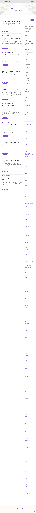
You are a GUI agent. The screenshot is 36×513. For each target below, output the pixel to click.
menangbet (26, 129)
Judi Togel (26, 191)
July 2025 (27, 72)
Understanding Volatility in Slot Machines (10, 106)
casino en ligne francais (28, 267)
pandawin (26, 216)
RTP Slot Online (27, 305)
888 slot (26, 173)
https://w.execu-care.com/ (28, 265)
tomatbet (26, 219)
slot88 (26, 164)
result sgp (26, 471)
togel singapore (27, 178)
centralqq (26, 233)
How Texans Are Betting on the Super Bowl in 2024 (11, 55)
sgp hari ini (26, 478)
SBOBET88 (26, 346)
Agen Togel (26, 189)
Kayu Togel (26, 328)
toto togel (26, 389)
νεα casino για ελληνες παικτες (29, 203)
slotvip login (26, 486)
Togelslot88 (26, 136)
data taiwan (26, 187)
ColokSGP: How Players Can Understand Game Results (28, 35)
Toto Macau (26, 300)
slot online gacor (27, 433)
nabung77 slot (26, 103)
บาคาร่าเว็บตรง (27, 412)
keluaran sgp (26, 249)
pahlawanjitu (26, 138)
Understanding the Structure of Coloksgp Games (29, 31)
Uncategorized (27, 91)
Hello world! (26, 44)
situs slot (26, 428)
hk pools (26, 277)
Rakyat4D (26, 452)
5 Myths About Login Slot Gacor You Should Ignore (11, 72)
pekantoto (26, 370)
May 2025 (27, 75)
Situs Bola (26, 198)
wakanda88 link (27, 332)
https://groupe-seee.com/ (28, 270)
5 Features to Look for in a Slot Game (11, 89)
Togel (25, 449)
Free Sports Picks (27, 360)
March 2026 (27, 59)
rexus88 (26, 183)
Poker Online (26, 193)
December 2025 (28, 64)
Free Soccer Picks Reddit (28, 362)
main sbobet (26, 330)
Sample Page (32, 1)
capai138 (26, 171)
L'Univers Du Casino (4, 1)
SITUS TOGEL (26, 142)
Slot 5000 (26, 97)
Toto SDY (26, 495)
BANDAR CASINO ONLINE (28, 221)
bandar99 (26, 201)
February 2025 (27, 80)
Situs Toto (26, 95)
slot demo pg (26, 414)
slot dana (26, 374)
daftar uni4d (26, 282)
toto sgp (26, 391)
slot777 (26, 409)
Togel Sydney (26, 447)
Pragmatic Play (27, 348)
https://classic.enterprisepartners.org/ (29, 228)
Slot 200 (26, 107)
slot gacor (26, 180)
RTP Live (26, 312)
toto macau (26, 284)
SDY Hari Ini (26, 466)
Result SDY (26, 459)
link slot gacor (26, 240)
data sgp (26, 436)
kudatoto (26, 274)
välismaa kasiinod (27, 208)
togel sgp (26, 325)
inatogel (26, 247)
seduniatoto (26, 355)
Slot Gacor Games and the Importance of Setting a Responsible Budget (28, 29)
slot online (26, 380)
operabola (26, 393)
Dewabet (26, 196)
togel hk (26, 256)
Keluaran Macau (27, 209)
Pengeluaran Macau (27, 316)
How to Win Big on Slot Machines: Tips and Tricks (12, 143)
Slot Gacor (26, 339)
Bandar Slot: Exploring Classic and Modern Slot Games (29, 33)
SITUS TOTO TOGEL (27, 105)
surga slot (26, 405)
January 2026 (27, 62)
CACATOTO (26, 206)
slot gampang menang (27, 398)
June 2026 (27, 54)
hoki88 (26, 254)
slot (25, 423)
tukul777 (26, 382)
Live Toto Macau (27, 384)
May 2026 (27, 56)
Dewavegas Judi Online (28, 133)
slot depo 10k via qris (27, 214)
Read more (5, 31)
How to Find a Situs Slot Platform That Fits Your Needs (29, 26)
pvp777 (26, 473)
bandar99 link (26, 212)
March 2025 (27, 78)
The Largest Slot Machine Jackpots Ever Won (12, 125)
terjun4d (26, 353)
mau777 (26, 461)
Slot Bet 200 (26, 112)
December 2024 (28, 83)
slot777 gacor (26, 151)
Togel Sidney (26, 454)
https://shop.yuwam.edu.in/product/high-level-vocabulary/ (29, 262)
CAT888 (26, 351)
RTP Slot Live (26, 244)
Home (14, 10)
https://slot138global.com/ (28, 122)
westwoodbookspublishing (28, 124)
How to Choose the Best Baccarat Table (11, 21)
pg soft (26, 344)
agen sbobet (26, 407)
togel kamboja (27, 376)
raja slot (26, 100)
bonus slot (26, 421)
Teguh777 (26, 416)
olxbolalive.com (27, 168)
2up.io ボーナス (27, 140)
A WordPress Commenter (28, 43)
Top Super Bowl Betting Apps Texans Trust (11, 39)
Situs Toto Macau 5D (27, 314)
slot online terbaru (27, 396)
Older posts (2, 192)
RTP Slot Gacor (27, 291)
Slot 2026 (26, 131)
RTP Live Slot (26, 242)
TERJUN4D (26, 379)
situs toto (26, 337)
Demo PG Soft (27, 126)
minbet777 (26, 335)
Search (25, 18)
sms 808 (26, 146)
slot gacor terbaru (27, 235)
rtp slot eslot (26, 468)
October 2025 (27, 67)
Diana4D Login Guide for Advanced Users (11, 178)
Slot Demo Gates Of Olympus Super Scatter (28, 319)
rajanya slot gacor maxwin (28, 480)
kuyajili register (27, 144)
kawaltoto (26, 366)
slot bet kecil (26, 185)
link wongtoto (26, 114)
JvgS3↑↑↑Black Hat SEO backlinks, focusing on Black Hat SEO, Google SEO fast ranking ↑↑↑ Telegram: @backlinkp (29, 155)
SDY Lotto (26, 445)
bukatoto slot (26, 289)
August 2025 (27, 70)
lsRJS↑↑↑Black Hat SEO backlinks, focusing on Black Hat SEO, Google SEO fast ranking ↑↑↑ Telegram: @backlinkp (29, 159)
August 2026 (27, 51)
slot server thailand (27, 226)
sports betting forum (27, 166)
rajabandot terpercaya (27, 116)
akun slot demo (27, 476)
